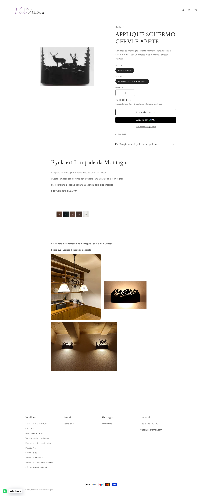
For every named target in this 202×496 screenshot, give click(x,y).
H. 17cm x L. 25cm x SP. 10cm (132, 81)
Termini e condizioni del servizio (39, 462)
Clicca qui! (56, 249)
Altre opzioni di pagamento (146, 126)
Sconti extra (69, 423)
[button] (6, 10)
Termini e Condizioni (34, 457)
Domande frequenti (33, 433)
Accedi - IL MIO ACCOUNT (36, 423)
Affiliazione (107, 423)
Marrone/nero (125, 70)
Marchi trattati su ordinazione (38, 443)
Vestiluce (34, 490)
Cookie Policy (31, 452)
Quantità (119, 87)
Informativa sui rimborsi (36, 467)
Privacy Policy (31, 447)
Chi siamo (29, 428)
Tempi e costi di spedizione (37, 438)
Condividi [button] (122, 134)
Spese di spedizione (136, 104)
